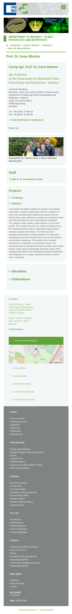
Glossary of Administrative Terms (27, 465)
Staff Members (18, 461)
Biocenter (15, 45)
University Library (19, 483)
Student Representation (22, 502)
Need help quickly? (19, 566)
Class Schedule (18, 526)
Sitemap (15, 580)
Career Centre (17, 505)
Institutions (16, 431)
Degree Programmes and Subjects (27, 452)
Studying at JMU (18, 421)
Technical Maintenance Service (26, 563)
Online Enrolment (19, 529)
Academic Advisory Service (24, 492)
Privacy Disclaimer (27, 610)
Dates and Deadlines (21, 449)
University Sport (18, 489)
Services (15, 476)
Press (13, 553)
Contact (14, 299)
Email (14, 324)
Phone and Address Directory (24, 547)
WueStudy (16, 519)
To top (14, 586)
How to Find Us (18, 550)
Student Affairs (18, 498)
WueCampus (17, 522)
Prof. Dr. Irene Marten (19, 48)
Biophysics (16, 203)
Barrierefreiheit (47, 610)
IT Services (16, 486)
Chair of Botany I (31, 45)
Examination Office (20, 495)
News (13, 455)
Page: (12, 600)
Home (14, 412)
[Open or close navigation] (63, 7)
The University (17, 418)
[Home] (7, 45)
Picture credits (18, 583)
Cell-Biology (17, 197)
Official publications (20, 468)
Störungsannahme (19, 559)
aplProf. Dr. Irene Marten (23, 179)
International (17, 434)
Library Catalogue (19, 532)
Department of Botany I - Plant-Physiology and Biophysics (31, 38)
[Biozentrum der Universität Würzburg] (27, 8)
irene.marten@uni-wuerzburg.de (27, 120)
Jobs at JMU (17, 458)
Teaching (15, 428)
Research (47, 45)
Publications (20, 279)
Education (18, 271)
